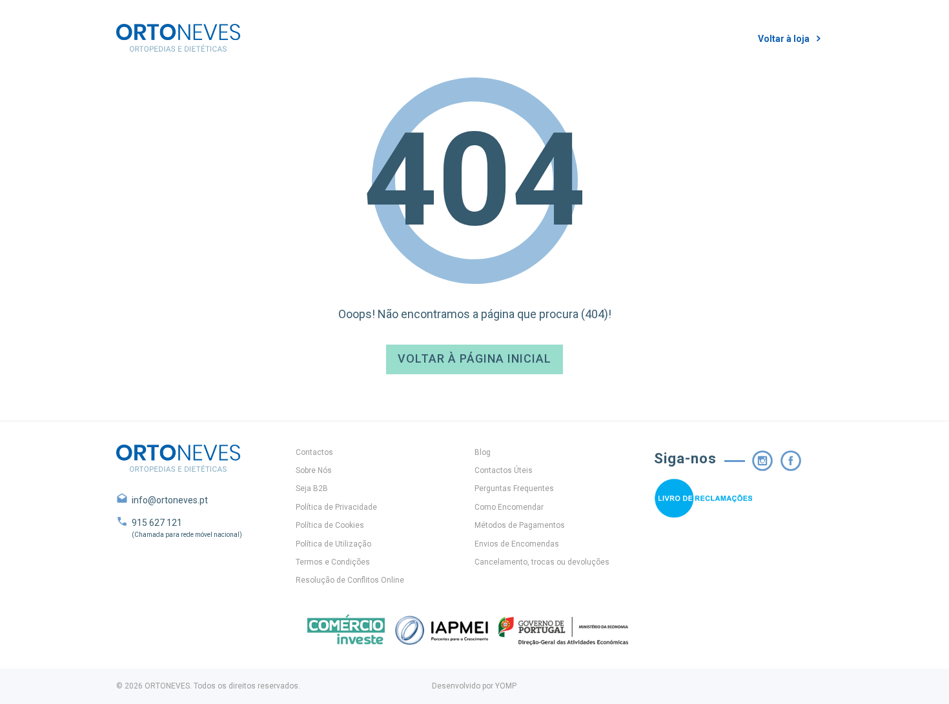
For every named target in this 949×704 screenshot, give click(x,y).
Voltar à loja (784, 39)
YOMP (505, 685)
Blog (482, 452)
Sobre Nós (314, 470)
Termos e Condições (333, 562)
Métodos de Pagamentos (519, 525)
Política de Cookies (330, 525)
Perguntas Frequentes (514, 488)
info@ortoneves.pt (170, 500)
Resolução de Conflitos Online (350, 580)
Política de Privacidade (336, 507)
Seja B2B (312, 488)
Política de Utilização (333, 543)
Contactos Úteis (503, 470)
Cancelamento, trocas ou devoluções (541, 562)
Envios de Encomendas (516, 543)
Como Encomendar (509, 507)
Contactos (314, 452)
